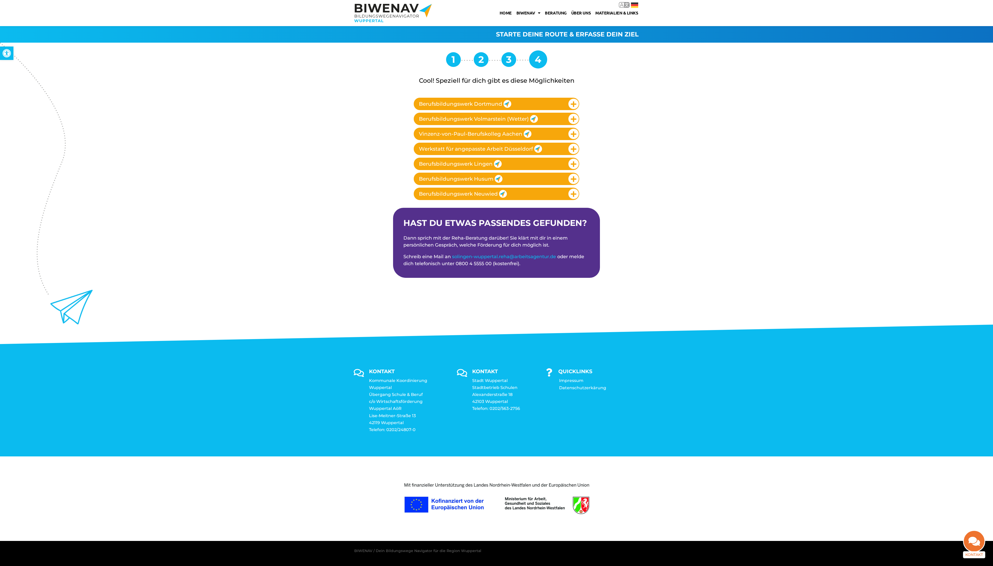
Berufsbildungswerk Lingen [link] (456, 164)
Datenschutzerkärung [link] (582, 387)
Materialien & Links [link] (616, 13)
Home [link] (506, 13)
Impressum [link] (571, 380)
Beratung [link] (555, 13)
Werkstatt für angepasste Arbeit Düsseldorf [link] (476, 149)
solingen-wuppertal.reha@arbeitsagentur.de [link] (504, 256)
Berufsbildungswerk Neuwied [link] (458, 194)
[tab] (496, 104)
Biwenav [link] (525, 13)
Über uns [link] (581, 13)
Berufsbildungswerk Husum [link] (456, 179)
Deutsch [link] (630, 5)
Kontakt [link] (974, 554)
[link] (6, 53)
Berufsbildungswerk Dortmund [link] (460, 104)
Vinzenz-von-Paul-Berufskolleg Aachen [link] (470, 134)
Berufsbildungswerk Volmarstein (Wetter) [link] (474, 119)
